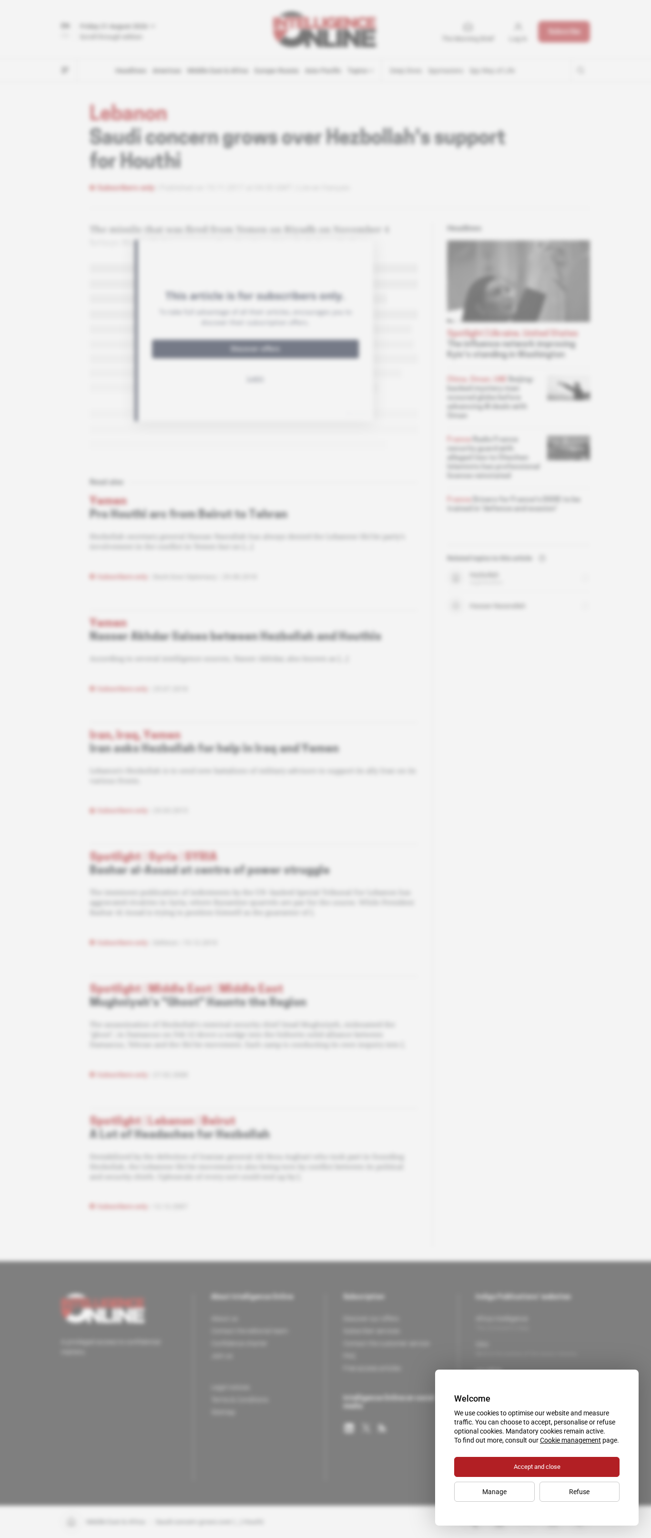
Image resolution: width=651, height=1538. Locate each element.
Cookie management (570, 1440)
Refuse (579, 1492)
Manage (494, 1492)
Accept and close (537, 1466)
